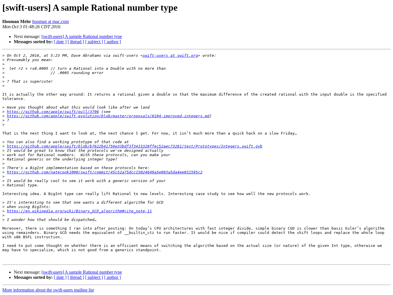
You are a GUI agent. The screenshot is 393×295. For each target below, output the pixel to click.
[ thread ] (76, 41)
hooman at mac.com (50, 21)
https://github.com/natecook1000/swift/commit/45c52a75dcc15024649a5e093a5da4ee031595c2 (105, 172)
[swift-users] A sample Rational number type (81, 36)
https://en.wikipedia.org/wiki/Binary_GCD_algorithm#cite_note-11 (79, 211)
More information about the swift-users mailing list (48, 290)
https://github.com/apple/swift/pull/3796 (53, 111)
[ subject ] (94, 41)
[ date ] (60, 41)
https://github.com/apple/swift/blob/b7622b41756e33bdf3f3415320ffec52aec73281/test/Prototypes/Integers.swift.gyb (134, 146)
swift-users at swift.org (170, 55)
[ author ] (112, 41)
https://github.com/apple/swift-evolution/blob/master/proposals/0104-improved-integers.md (108, 116)
